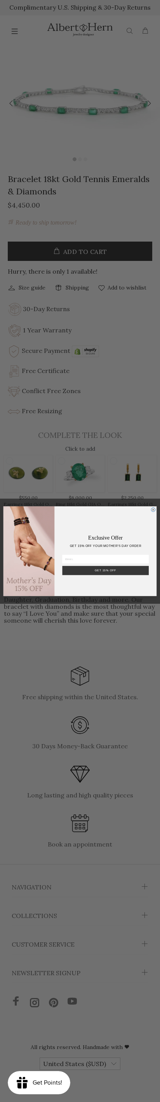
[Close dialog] (153, 510)
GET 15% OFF (106, 570)
